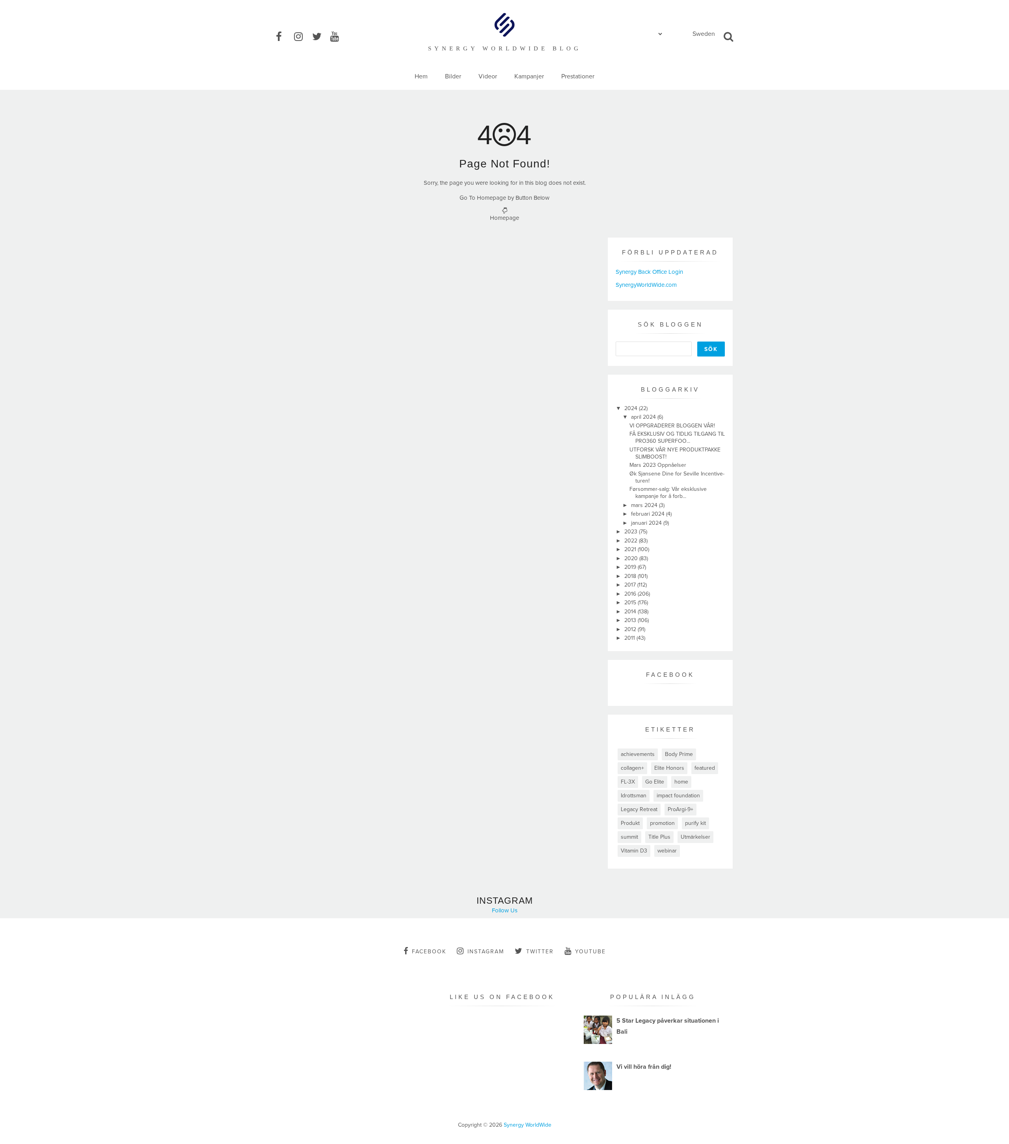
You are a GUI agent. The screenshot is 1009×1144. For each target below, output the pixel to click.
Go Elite (654, 781)
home (681, 781)
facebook (429, 951)
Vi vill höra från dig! (643, 1067)
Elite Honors (669, 768)
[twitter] (320, 37)
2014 (631, 611)
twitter (540, 951)
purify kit (695, 823)
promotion (662, 823)
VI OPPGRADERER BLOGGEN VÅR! (672, 425)
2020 (631, 558)
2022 (631, 540)
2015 (631, 602)
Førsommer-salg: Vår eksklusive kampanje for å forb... (668, 493)
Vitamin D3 (634, 850)
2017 (630, 584)
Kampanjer (529, 76)
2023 (631, 531)
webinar (667, 850)
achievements (638, 754)
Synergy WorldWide (527, 1125)
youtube (590, 951)
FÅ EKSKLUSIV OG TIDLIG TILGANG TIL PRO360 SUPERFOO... (677, 437)
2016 (631, 594)
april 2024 (644, 417)
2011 (630, 638)
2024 (631, 408)
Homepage (504, 217)
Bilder (453, 76)
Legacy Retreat (639, 809)
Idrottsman (633, 795)
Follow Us (505, 910)
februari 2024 (648, 514)
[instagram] (302, 37)
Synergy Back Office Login (649, 271)
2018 (631, 576)
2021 (631, 549)
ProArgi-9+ (680, 809)
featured (704, 768)
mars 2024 (645, 505)
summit (629, 837)
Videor (487, 76)
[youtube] (338, 37)
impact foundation (678, 795)
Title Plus (659, 837)
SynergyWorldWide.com (646, 284)
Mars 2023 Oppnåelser (657, 465)
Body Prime (679, 754)
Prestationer (577, 76)
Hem (421, 76)
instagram (485, 951)
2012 (631, 629)
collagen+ (632, 768)
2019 (631, 567)
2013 (631, 620)
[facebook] (284, 37)
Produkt (630, 823)
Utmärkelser (695, 837)
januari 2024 (647, 523)
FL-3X (628, 781)
